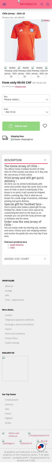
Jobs (7, 295)
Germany (9, 404)
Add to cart (21, 126)
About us (9, 286)
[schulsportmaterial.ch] (39, 435)
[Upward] (44, 460)
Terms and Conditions (15, 334)
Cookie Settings (12, 343)
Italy (7, 409)
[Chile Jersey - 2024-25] (26, 40)
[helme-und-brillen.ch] (13, 436)
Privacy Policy (11, 338)
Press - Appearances (14, 300)
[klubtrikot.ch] (25, 443)
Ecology (8, 291)
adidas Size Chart (16, 258)
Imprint (8, 329)
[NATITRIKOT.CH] (26, 4)
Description (13, 160)
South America (17, 245)
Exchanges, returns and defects (19, 324)
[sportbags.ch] (8, 443)
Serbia (8, 423)
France (8, 413)
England (8, 418)
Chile (12, 248)
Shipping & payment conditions (19, 320)
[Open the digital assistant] (40, 446)
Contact (8, 315)
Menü (4, 4)
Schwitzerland (11, 400)
